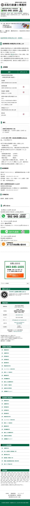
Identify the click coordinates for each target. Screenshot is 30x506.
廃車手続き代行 (7, 454)
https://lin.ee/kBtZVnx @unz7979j (19, 323)
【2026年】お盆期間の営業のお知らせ (17, 291)
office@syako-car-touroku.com (19, 320)
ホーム (2, 30)
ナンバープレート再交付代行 (9, 369)
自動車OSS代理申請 (8, 388)
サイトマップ (21, 493)
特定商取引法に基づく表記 (15, 497)
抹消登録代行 (6, 359)
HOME (7, 493)
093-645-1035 (19, 315)
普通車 (8, 30)
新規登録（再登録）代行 (8, 457)
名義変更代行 (6, 353)
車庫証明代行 (15, 30)
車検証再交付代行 (7, 365)
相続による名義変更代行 (8, 381)
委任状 (12, 54)
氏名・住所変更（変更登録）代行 (10, 451)
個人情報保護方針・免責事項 (14, 495)
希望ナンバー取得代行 (8, 372)
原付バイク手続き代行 (8, 464)
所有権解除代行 (7, 378)
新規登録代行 (6, 362)
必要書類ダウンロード (8, 391)
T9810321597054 (17, 331)
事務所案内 (13, 493)
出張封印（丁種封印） (8, 385)
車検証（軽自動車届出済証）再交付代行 (11, 460)
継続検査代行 (6, 375)
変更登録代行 (6, 356)
